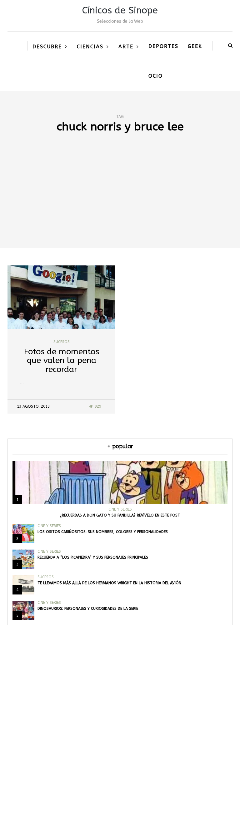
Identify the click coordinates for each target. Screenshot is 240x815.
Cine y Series (120, 509)
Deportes (163, 46)
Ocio (155, 76)
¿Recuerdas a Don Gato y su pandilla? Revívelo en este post (120, 515)
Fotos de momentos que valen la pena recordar (61, 360)
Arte (125, 47)
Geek (195, 46)
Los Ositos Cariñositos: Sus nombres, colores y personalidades (103, 532)
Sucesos (61, 342)
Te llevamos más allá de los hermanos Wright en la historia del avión (109, 583)
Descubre (47, 47)
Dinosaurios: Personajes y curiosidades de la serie (88, 608)
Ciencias (90, 47)
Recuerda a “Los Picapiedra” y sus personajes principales (93, 557)
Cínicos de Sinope (120, 10)
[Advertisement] (120, 201)
